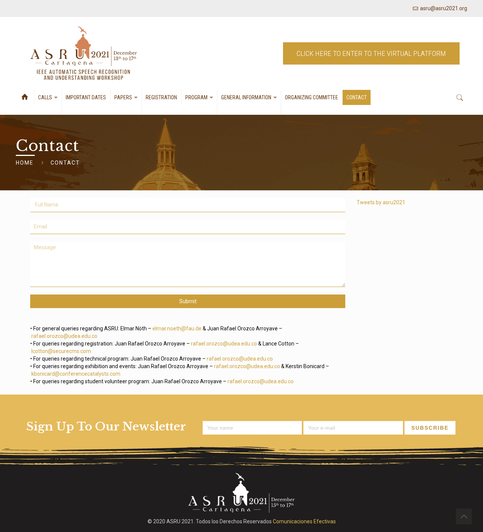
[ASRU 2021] (83, 53)
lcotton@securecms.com (61, 351)
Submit (188, 301)
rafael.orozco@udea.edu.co (64, 336)
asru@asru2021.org (443, 8)
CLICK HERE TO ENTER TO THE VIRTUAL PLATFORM (371, 53)
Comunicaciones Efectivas (304, 521)
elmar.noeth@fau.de (177, 328)
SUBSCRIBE (430, 428)
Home (25, 163)
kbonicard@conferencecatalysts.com (75, 374)
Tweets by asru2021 (381, 202)
